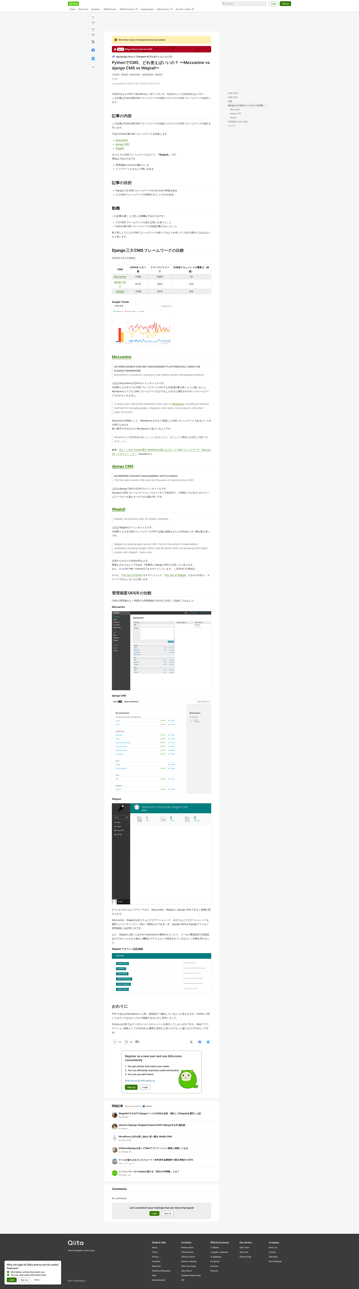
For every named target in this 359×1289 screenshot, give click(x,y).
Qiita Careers (164, 9)
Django (124, 74)
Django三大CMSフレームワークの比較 (245, 105)
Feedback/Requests (161, 1271)
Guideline (156, 1261)
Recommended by (133, 1106)
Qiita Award (186, 1271)
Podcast (214, 1271)
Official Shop (245, 1256)
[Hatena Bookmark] (93, 59)
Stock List (83, 9)
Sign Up (167, 1213)
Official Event (109, 9)
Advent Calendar (189, 1261)
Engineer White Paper (191, 1275)
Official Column (129, 9)
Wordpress (178, 404)
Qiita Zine (244, 1252)
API (182, 1280)
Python (116, 74)
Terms (155, 1252)
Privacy (155, 1256)
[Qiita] (73, 4)
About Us (273, 1247)
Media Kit (156, 1266)
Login (273, 3)
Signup (285, 3)
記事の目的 (233, 97)
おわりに (232, 125)
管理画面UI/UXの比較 (238, 121)
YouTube (214, 1266)
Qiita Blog (273, 1256)
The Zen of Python (131, 575)
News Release (275, 1261)
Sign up (24, 1280)
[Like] (93, 17)
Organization (147, 9)
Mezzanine (235, 109)
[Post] (93, 42)
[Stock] (93, 30)
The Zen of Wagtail (175, 575)
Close (37, 1280)
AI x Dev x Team (185, 9)
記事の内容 (233, 93)
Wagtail (233, 117)
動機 (230, 101)
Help (154, 1275)
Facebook (214, 1261)
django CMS (235, 113)
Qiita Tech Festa (188, 1266)
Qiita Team (244, 1247)
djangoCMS (147, 74)
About (154, 1247)
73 (93, 22)
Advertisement (158, 1280)
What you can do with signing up (140, 1080)
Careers (272, 1252)
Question (95, 9)
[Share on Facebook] (93, 50)
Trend (72, 9)
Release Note (187, 1247)
